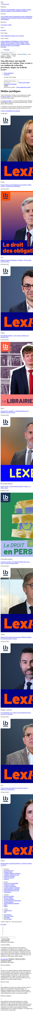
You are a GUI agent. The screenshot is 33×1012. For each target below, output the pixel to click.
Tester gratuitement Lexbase (23, 87)
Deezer (4, 96)
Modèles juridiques (20, 42)
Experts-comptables (27, 18)
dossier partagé (6, 939)
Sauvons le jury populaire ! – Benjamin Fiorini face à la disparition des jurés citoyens (15, 411)
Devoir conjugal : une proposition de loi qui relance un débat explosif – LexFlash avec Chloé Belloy (16, 185)
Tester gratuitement (5, 35)
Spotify (8, 96)
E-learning (3, 30)
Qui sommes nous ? (9, 870)
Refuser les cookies (20, 959)
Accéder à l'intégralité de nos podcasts (10, 111)
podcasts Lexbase (7, 101)
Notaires (19, 18)
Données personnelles (9, 876)
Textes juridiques (15, 45)
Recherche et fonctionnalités (8, 9)
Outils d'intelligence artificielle (19, 11)
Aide (5, 912)
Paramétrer (11, 959)
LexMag (9, 25)
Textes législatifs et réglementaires (12, 900)
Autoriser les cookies (6, 960)
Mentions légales (8, 872)
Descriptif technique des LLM (11, 890)
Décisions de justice (6, 45)
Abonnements (7, 892)
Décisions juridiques (9, 896)
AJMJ (2, 19)
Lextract (21, 41)
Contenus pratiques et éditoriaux (12, 887)
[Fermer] (2, 2)
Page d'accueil (5, 4)
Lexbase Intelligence (6, 41)
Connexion (21, 35)
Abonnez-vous (14, 35)
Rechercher (8, 57)
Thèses (14, 56)
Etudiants (6, 19)
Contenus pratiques (9, 902)
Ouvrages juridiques (9, 899)
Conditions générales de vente (11, 875)
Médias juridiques (25, 44)
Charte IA (6, 879)
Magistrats (14, 18)
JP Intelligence (15, 41)
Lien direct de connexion (10, 84)
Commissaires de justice (18, 16)
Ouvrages (13, 54)
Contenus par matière (20, 9)
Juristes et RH (8, 16)
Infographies (9, 44)
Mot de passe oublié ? (24, 82)
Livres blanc (4, 25)
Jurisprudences (6, 54)
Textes (25, 54)
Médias (9, 56)
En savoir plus (4, 959)
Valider (6, 85)
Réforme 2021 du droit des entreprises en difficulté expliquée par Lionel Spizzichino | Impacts (16, 638)
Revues (20, 54)
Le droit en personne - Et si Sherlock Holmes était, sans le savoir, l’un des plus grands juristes (15, 562)
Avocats (3, 16)
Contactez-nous (8, 910)
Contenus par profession (10, 886)
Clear (2, 57)
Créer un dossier (5, 940)
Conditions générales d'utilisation (12, 873)
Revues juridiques (10, 42)
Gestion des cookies (9, 877)
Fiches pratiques (17, 44)
